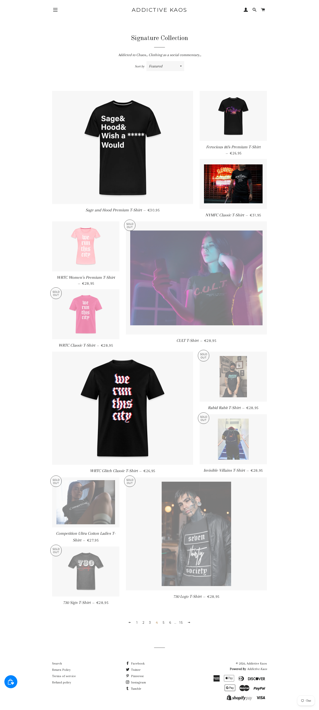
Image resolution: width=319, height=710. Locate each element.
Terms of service (64, 676)
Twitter (135, 670)
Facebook (137, 663)
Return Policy (61, 670)
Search (57, 663)
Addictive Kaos (159, 10)
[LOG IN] (246, 10)
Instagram (138, 682)
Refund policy (61, 682)
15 (181, 623)
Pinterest (137, 676)
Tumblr (135, 689)
